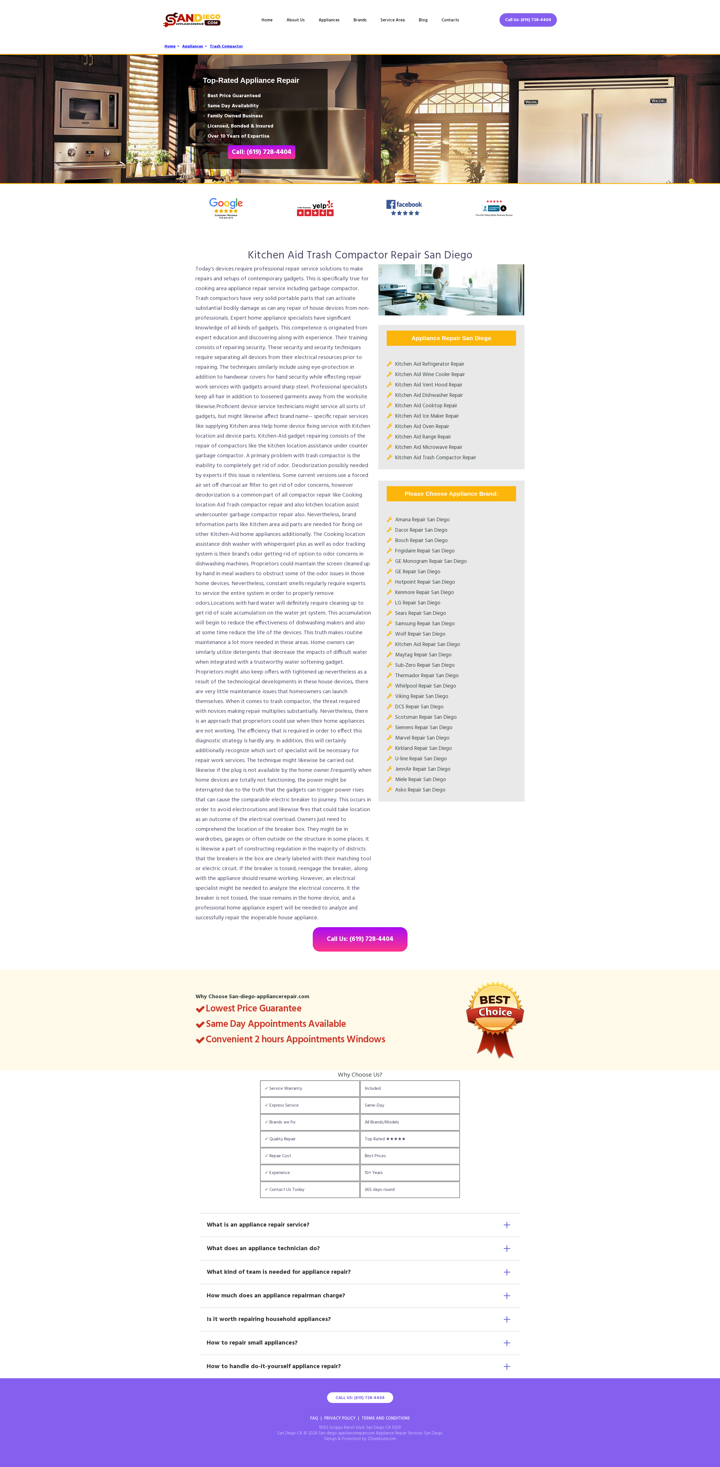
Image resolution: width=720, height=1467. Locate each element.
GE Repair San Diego (417, 572)
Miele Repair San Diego (420, 779)
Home (267, 20)
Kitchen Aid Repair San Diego (427, 644)
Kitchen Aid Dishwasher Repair (429, 395)
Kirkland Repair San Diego (423, 748)
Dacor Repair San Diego (421, 530)
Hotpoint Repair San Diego (425, 582)
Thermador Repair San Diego (427, 676)
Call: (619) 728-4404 (261, 152)
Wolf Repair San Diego (420, 634)
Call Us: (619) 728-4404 (528, 20)
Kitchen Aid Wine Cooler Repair (430, 374)
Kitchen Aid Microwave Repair (428, 447)
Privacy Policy (340, 1418)
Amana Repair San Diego (422, 520)
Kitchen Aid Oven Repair (422, 426)
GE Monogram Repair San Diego (431, 561)
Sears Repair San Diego (420, 613)
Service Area (393, 20)
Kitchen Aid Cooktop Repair (426, 406)
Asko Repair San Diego (420, 790)
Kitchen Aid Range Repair (423, 437)
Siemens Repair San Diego (424, 728)
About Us (296, 20)
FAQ (314, 1418)
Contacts (450, 20)
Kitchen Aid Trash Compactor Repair (435, 458)
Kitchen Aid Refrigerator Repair (429, 364)
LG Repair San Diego (417, 603)
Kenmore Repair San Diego (424, 592)
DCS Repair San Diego (419, 707)
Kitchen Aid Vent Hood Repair (428, 385)
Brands (360, 20)
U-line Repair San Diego (421, 759)
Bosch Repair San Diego (421, 540)
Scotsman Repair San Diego (426, 717)
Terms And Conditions (386, 1418)
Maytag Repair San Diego (423, 655)
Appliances (329, 20)
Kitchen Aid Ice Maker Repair (427, 416)
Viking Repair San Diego (421, 696)
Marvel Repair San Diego (422, 738)
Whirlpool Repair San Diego (425, 686)
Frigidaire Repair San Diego (425, 551)
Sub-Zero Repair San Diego (425, 665)
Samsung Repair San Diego (425, 624)
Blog (423, 20)
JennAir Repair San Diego (423, 769)
